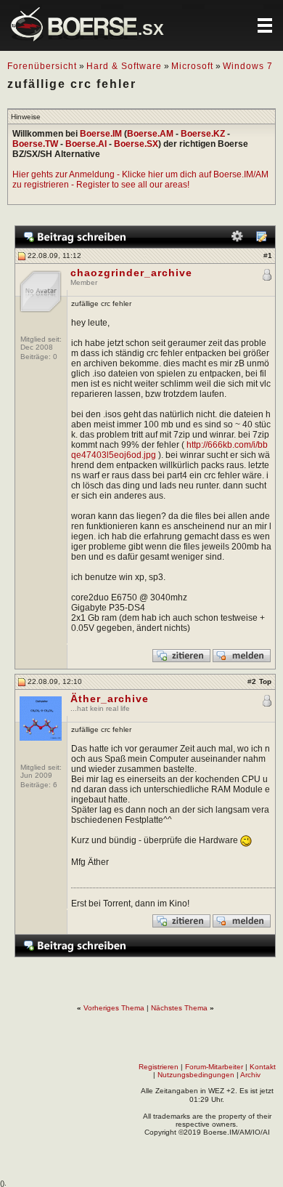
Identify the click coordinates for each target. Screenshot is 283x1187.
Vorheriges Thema (113, 1008)
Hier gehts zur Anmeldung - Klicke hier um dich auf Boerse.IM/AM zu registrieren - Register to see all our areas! (140, 179)
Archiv (250, 1075)
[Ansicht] (261, 240)
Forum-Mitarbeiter (214, 1067)
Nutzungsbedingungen (195, 1075)
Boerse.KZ (203, 134)
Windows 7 (248, 66)
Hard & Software (124, 66)
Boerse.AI (86, 144)
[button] (265, 25)
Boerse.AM (150, 134)
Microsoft (192, 66)
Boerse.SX (136, 144)
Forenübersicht (42, 66)
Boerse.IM (101, 134)
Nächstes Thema (179, 1008)
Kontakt (263, 1067)
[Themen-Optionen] (237, 240)
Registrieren (159, 1067)
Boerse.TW (35, 144)
